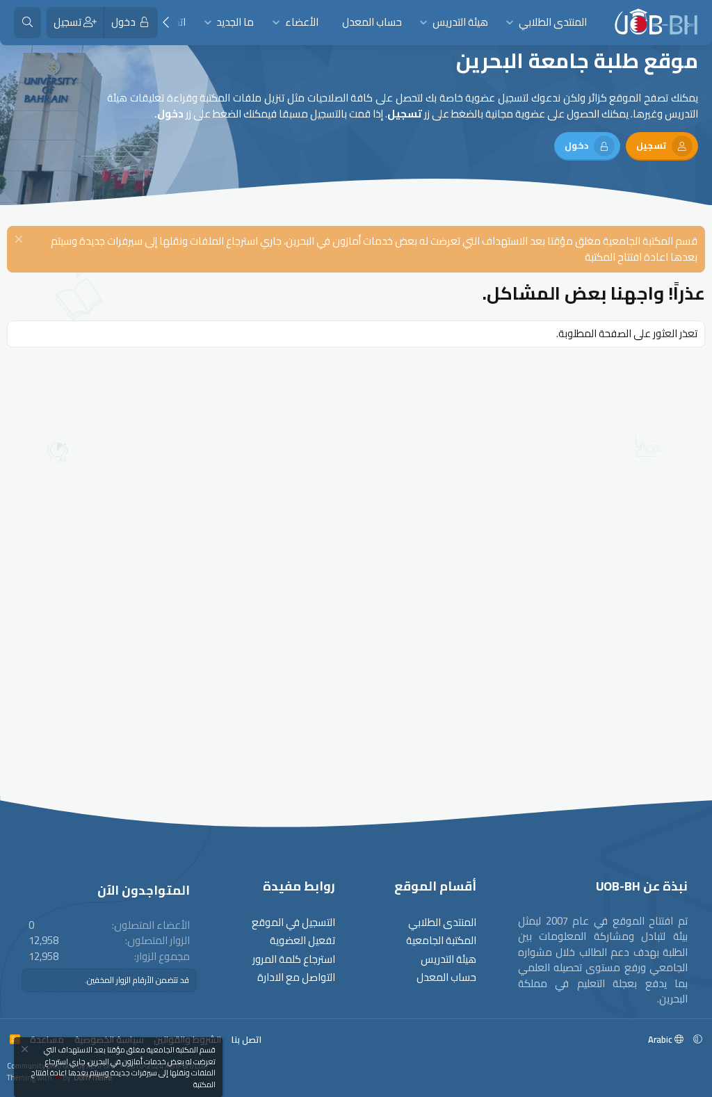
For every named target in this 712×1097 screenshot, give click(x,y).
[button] (510, 22)
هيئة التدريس (460, 22)
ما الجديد (235, 22)
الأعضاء (301, 22)
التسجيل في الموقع (293, 922)
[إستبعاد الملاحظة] (20, 241)
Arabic (661, 1039)
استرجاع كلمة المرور (293, 959)
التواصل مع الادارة (296, 977)
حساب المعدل (372, 22)
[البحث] (27, 22)
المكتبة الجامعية (441, 941)
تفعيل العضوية (302, 941)
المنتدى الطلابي (553, 22)
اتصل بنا (246, 1039)
